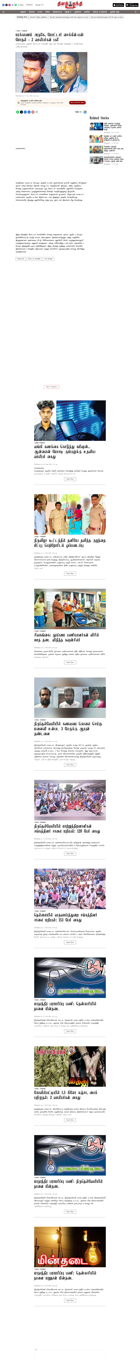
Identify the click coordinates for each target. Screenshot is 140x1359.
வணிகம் (87, 12)
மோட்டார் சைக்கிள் (34, 259)
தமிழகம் (23, 12)
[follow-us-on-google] (85, 112)
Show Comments (51, 387)
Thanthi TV (39, 5)
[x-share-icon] (21, 113)
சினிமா (47, 12)
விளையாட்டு (57, 12)
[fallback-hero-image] (96, 126)
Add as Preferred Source (77, 102)
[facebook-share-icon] (25, 113)
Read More (70, 479)
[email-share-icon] (32, 113)
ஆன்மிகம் (77, 12)
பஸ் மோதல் (48, 259)
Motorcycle (20, 259)
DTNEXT (29, 5)
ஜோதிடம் (68, 12)
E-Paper (21, 5)
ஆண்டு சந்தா (114, 12)
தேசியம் (32, 12)
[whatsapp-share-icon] (17, 113)
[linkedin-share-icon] (29, 113)
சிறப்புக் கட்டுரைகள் (100, 12)
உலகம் (40, 12)
